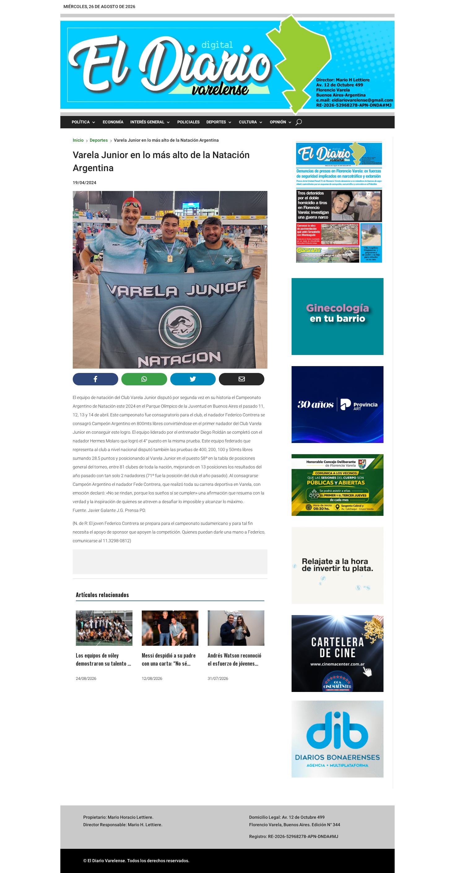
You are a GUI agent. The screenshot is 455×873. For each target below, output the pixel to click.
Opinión (278, 122)
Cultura (248, 122)
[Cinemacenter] (338, 653)
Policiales (188, 122)
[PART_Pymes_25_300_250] (338, 441)
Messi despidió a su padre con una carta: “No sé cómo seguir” (169, 663)
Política (81, 122)
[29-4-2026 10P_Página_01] (338, 265)
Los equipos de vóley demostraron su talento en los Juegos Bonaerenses (104, 663)
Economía (113, 122)
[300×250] (338, 602)
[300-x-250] (338, 353)
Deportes (216, 122)
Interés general (147, 122)
